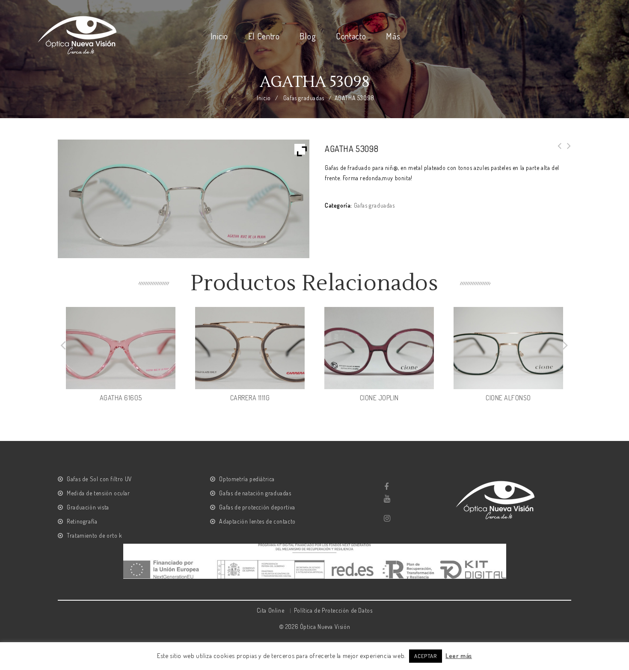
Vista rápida (168, 382)
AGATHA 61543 (557, 151)
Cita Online (271, 610)
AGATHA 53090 (566, 151)
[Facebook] (387, 487)
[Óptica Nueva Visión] (78, 33)
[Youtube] (387, 499)
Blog (308, 36)
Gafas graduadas (303, 97)
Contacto (351, 36)
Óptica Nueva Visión (325, 626)
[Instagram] (387, 518)
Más (393, 36)
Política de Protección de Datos (333, 610)
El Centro (264, 36)
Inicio (219, 36)
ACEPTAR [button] (425, 655)
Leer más (458, 656)
